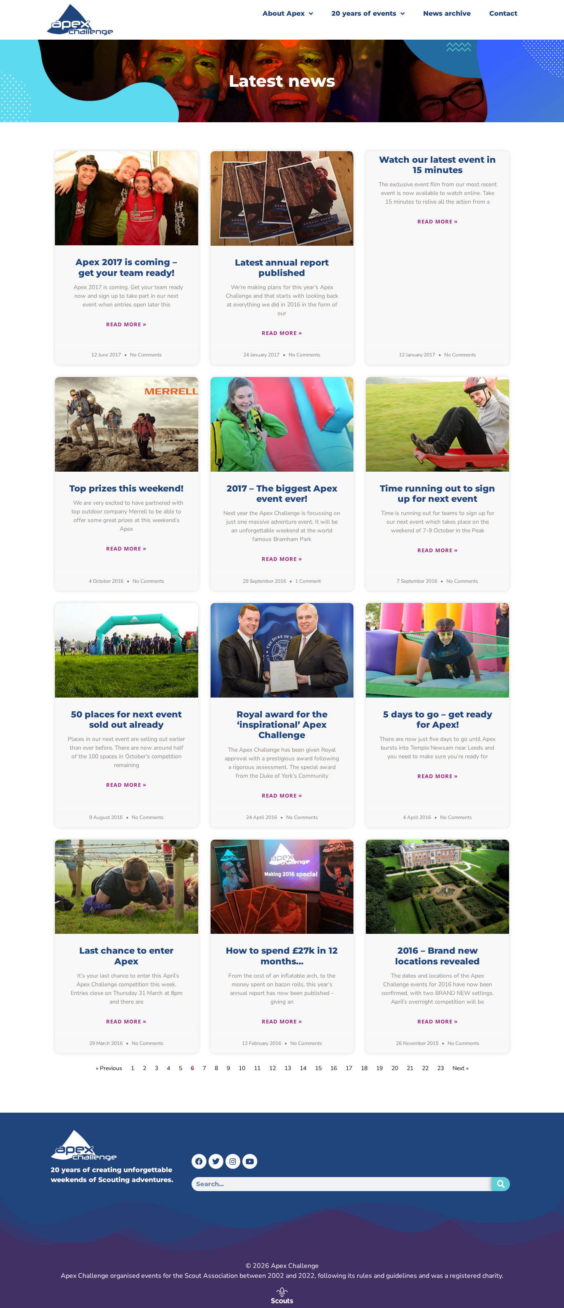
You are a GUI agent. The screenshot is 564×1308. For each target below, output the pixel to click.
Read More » (126, 324)
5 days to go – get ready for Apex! (437, 719)
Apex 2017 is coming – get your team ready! (126, 267)
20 (394, 1068)
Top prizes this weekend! (126, 488)
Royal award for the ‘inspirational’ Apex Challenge (282, 724)
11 (257, 1068)
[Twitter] (216, 1161)
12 (272, 1068)
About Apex (284, 13)
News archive (447, 13)
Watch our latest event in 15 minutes (437, 164)
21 (410, 1068)
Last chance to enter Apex (126, 955)
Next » (461, 1068)
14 (303, 1068)
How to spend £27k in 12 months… (282, 955)
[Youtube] (249, 1161)
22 (425, 1068)
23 (440, 1068)
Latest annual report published (282, 267)
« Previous (109, 1068)
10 (242, 1068)
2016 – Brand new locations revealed (437, 955)
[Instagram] (232, 1161)
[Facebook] (199, 1161)
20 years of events (364, 13)
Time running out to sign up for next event (437, 493)
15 (318, 1068)
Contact (503, 13)
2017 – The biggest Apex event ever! (282, 493)
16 (333, 1068)
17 (349, 1068)
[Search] (501, 1184)
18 (364, 1068)
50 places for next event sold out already (126, 719)
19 (379, 1068)
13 (287, 1068)
